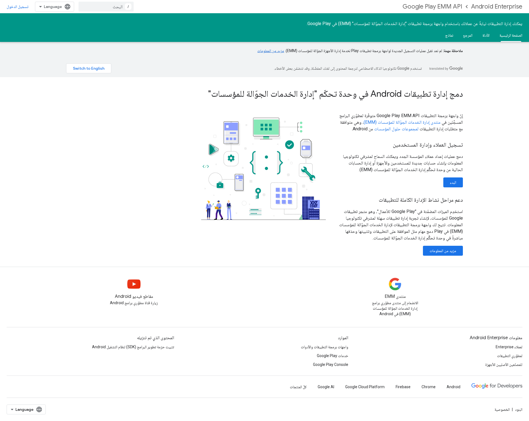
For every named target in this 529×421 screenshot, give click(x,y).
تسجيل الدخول (17, 6)
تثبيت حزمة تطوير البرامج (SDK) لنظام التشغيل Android (133, 347)
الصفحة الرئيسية (511, 35)
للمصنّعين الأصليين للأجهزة (503, 364)
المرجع (468, 35)
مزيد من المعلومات (270, 50)
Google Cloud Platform (365, 387)
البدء (453, 182)
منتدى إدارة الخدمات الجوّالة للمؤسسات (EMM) (402, 122)
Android (453, 387)
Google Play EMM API (432, 6)
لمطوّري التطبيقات (509, 355)
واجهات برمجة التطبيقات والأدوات (324, 347)
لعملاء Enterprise (509, 347)
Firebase (403, 387)
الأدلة (486, 35)
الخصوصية (502, 409)
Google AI (326, 387)
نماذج (449, 35)
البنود (518, 409)
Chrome (429, 387)
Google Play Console (330, 364)
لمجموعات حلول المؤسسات (396, 128)
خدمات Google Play (332, 355)
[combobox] (106, 7)
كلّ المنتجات (298, 387)
